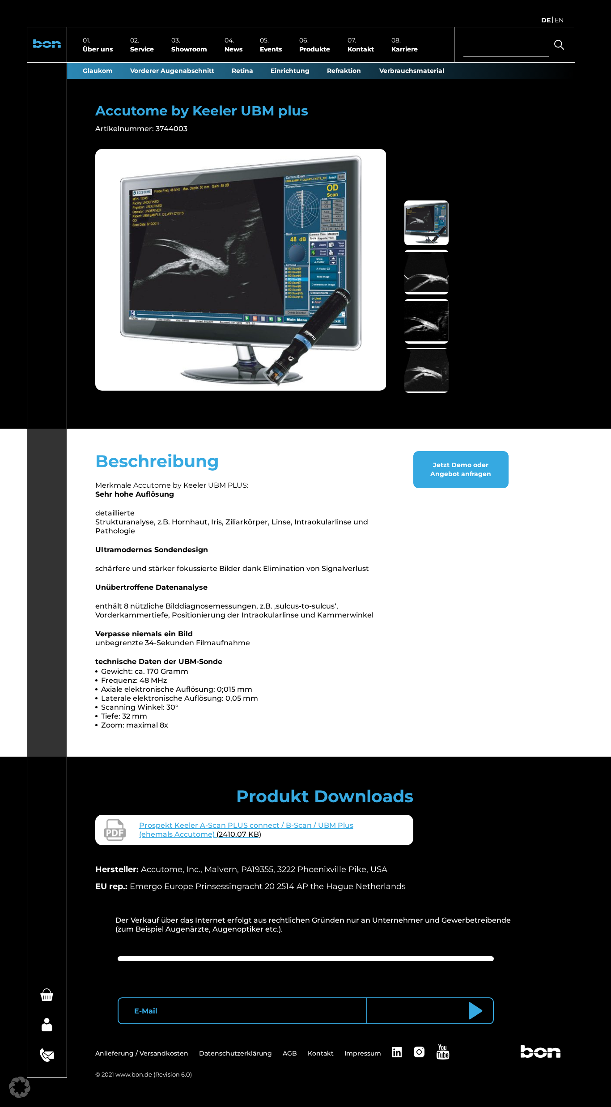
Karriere (404, 48)
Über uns (98, 48)
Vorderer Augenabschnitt (172, 71)
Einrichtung (290, 71)
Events (271, 48)
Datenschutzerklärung (235, 1053)
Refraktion (344, 71)
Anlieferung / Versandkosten (141, 1053)
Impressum (362, 1053)
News (233, 48)
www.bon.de (133, 1074)
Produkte (314, 48)
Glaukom (98, 71)
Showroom (189, 48)
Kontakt (361, 48)
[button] (47, 45)
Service (142, 48)
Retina (242, 71)
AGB (290, 1053)
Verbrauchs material (411, 71)
